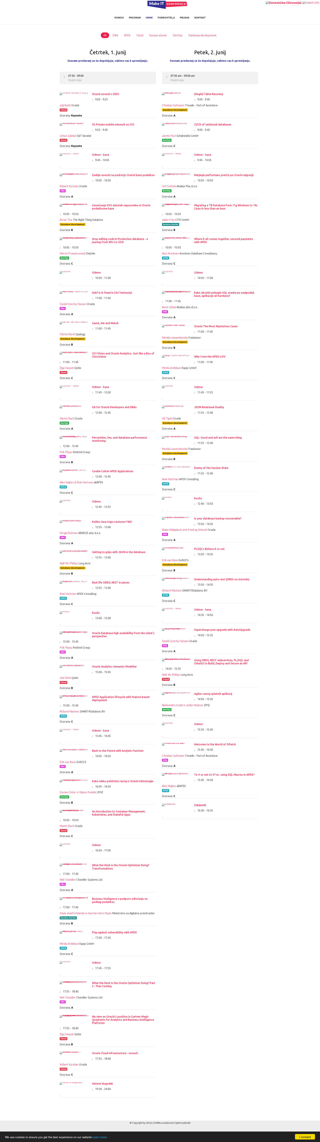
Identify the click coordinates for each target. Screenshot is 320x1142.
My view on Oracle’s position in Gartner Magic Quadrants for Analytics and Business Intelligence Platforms (123, 1019)
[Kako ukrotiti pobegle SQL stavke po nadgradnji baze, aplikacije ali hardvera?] (176, 294)
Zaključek (200, 805)
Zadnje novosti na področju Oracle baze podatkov (123, 175)
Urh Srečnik (169, 186)
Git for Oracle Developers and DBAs (114, 407)
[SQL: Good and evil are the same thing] (176, 439)
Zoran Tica (66, 219)
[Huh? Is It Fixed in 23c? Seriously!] (74, 294)
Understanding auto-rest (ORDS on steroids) (221, 579)
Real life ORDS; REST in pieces (111, 582)
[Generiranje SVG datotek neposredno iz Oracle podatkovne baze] (74, 207)
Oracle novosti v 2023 (105, 94)
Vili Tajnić (167, 418)
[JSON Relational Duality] (176, 409)
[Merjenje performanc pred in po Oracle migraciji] (176, 177)
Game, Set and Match (105, 323)
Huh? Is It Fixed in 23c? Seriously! (112, 292)
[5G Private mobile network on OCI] (74, 126)
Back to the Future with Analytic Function (118, 750)
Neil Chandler (68, 879)
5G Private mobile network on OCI (113, 124)
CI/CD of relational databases (212, 124)
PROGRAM (135, 17)
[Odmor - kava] (74, 156)
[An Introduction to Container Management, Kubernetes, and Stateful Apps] (74, 813)
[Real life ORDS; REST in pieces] (74, 584)
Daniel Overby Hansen (73, 303)
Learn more (99, 1137)
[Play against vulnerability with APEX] (74, 934)
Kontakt (200, 17)
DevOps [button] (177, 35)
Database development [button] (202, 35)
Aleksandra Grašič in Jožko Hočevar (182, 705)
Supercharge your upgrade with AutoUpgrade (222, 629)
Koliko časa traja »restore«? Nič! (112, 521)
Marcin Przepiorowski (72, 253)
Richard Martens (69, 711)
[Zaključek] (176, 807)
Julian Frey (168, 219)
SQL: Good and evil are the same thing (218, 437)
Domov (119, 17)
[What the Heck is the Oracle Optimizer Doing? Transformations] (74, 867)
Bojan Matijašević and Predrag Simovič (184, 529)
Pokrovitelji (166, 17)
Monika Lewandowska (175, 337)
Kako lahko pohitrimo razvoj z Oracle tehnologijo (123, 781)
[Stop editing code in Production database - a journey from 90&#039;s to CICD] (74, 240)
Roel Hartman (68, 593)
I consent (305, 1137)
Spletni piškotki (182, 1123)
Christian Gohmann (173, 105)
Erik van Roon (68, 762)
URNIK (149, 17)
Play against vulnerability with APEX (114, 932)
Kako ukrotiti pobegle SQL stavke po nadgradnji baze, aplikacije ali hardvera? (224, 294)
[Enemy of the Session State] (176, 469)
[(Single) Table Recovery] (176, 96)
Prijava (184, 17)
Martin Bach (67, 418)
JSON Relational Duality (209, 407)
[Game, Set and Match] (74, 325)
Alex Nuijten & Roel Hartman (76, 482)
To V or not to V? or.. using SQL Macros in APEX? (224, 774)
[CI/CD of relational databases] (176, 126)
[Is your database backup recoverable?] (176, 520)
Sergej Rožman (69, 532)
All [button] (105, 35)
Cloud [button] (139, 35)
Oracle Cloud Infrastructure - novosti (115, 1053)
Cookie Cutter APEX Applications (112, 471)
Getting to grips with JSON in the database (118, 552)
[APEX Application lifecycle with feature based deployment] (74, 698)
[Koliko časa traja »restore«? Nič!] (74, 523)
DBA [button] (115, 35)
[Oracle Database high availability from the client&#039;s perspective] (74, 635)
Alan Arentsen (170, 253)
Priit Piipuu (66, 452)
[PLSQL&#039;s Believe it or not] (176, 550)
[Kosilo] (74, 614)
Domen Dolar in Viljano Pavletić (78, 792)
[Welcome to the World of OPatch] (176, 746)
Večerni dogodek (102, 1083)
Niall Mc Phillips (69, 563)
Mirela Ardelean (69, 943)
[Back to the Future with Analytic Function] (74, 752)
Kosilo (96, 612)
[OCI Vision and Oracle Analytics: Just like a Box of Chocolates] (74, 355)
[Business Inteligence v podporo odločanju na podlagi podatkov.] (74, 900)
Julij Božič (65, 105)
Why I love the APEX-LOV (210, 356)
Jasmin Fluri (169, 135)
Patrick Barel (67, 334)
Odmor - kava (100, 154)
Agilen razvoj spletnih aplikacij (213, 693)
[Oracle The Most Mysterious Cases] (176, 328)
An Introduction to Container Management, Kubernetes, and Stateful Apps (119, 813)
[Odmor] (74, 274)
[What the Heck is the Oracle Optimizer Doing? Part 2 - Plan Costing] (74, 984)
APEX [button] (127, 35)
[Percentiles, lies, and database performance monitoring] (74, 439)
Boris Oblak (169, 307)
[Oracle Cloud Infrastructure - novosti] (74, 1055)
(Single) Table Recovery (208, 94)
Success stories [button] (158, 35)
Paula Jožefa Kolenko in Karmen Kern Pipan (86, 913)
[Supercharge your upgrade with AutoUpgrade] (176, 631)
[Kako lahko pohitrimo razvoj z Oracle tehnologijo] (74, 783)
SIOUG (149, 1123)
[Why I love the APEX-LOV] (176, 358)
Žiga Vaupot (67, 367)
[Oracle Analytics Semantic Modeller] (74, 668)
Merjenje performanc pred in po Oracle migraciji (224, 175)
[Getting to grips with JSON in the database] (74, 554)
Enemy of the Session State (211, 467)
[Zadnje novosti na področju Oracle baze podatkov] (74, 177)
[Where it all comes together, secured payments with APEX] (176, 240)
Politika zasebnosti (164, 1123)
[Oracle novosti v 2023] (74, 96)
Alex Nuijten (169, 785)
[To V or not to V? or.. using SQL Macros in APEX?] (176, 776)
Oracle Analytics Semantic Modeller (114, 666)
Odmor (96, 272)
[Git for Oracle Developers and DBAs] (74, 409)
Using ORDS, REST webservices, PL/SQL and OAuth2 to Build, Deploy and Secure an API (221, 662)
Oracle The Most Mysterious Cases (216, 326)
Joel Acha (65, 677)
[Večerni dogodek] (74, 1085)
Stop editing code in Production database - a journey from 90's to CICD (120, 240)
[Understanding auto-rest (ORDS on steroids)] (176, 581)
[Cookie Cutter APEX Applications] (74, 473)
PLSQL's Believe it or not (209, 548)
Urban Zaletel (68, 135)
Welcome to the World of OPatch (215, 744)
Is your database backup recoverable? (217, 518)
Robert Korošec (69, 186)
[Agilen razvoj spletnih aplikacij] (176, 695)
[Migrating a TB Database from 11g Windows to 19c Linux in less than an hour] (176, 207)
